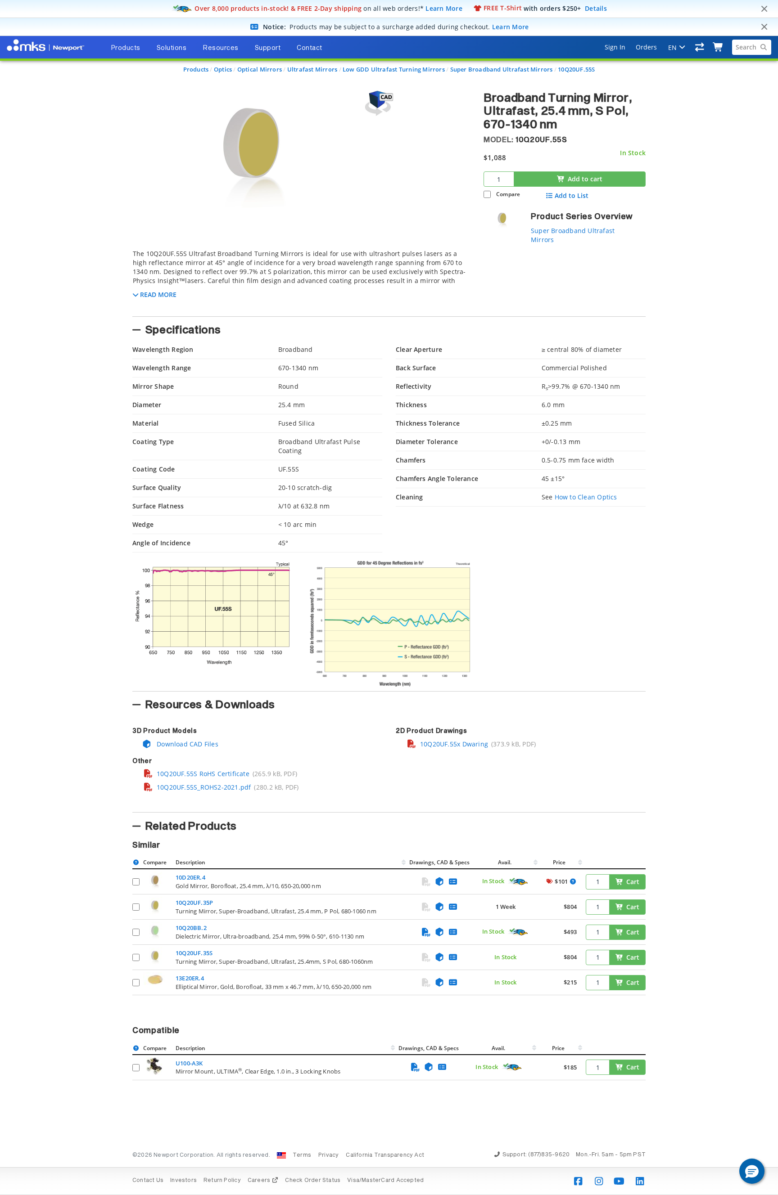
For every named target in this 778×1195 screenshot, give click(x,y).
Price (559, 862)
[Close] (764, 9)
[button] (751, 1171)
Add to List (571, 196)
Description (190, 862)
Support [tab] (268, 48)
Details (596, 8)
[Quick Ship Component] (518, 882)
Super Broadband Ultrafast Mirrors (501, 69)
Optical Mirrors (259, 69)
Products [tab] (125, 48)
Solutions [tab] (172, 48)
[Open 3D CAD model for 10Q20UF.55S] (378, 103)
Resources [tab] (221, 48)
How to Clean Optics (586, 497)
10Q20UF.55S (576, 69)
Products (196, 69)
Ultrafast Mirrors (312, 69)
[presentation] (389, 597)
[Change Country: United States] (281, 1155)
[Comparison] (700, 47)
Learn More (443, 8)
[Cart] (718, 47)
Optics (223, 69)
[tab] (301, 280)
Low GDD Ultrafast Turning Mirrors (394, 69)
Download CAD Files (186, 744)
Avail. (505, 862)
